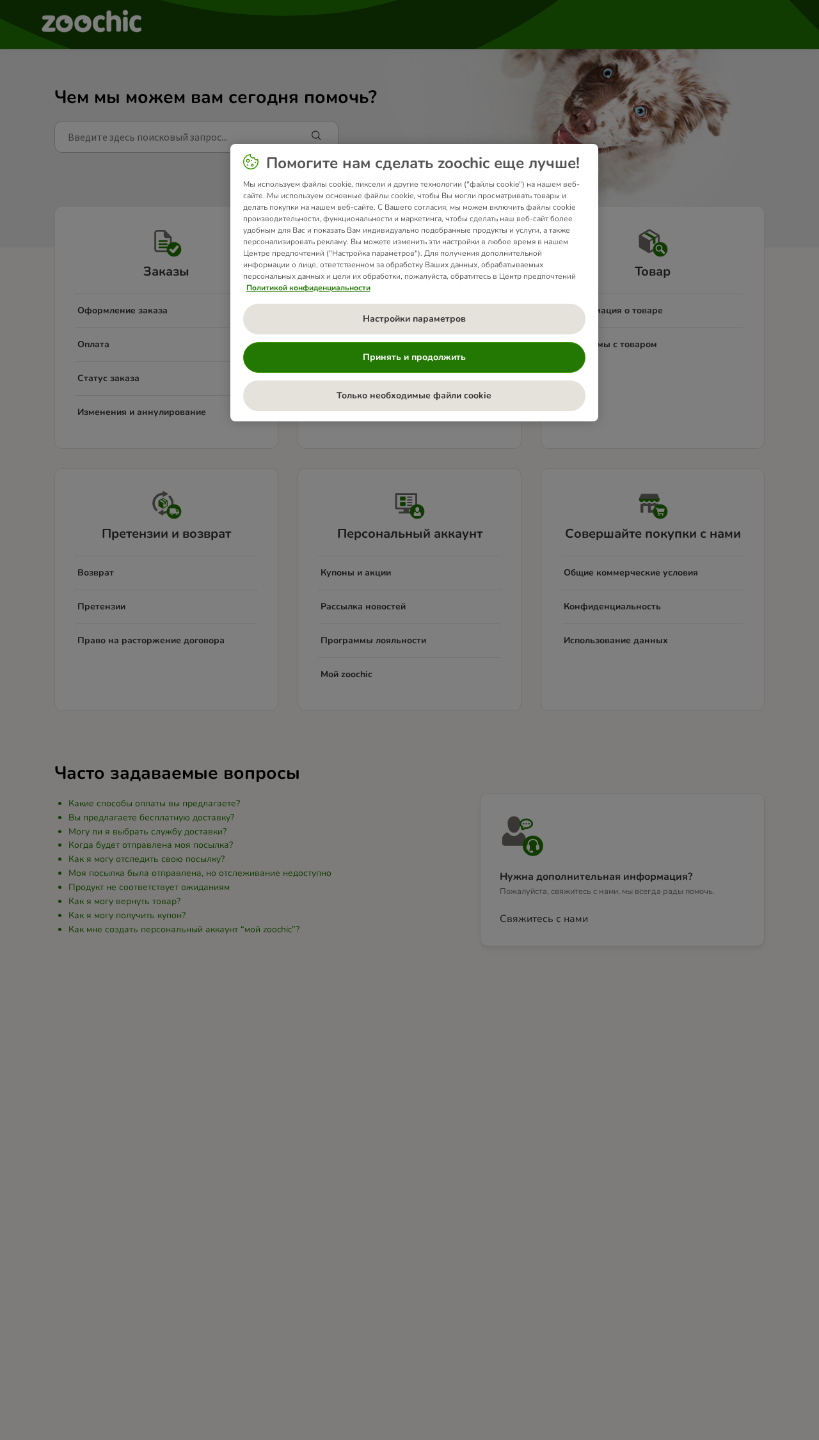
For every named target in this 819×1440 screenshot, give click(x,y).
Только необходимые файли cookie (414, 395)
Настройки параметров (414, 319)
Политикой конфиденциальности (308, 288)
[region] (414, 282)
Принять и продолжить (414, 357)
